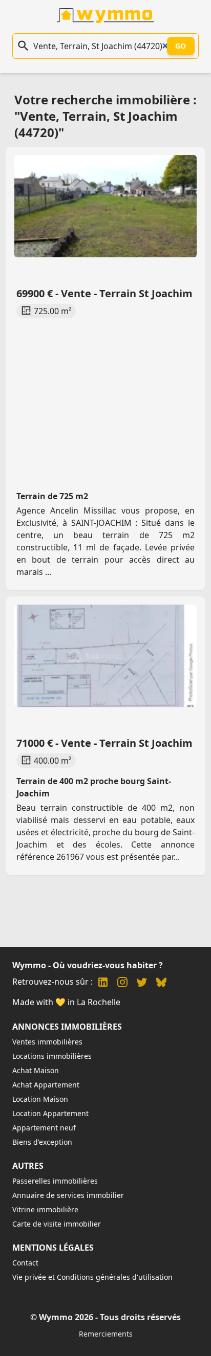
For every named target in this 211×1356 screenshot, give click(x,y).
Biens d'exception (42, 1142)
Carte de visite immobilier (56, 1224)
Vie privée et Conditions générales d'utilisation (92, 1277)
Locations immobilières (52, 1056)
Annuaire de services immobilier (68, 1195)
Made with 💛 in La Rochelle (66, 1002)
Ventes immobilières (47, 1042)
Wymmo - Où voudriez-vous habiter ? (87, 965)
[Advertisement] (105, 394)
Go (180, 46)
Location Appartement (50, 1113)
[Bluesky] (161, 983)
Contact (25, 1263)
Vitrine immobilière (45, 1209)
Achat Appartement (45, 1085)
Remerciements (106, 1334)
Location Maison (40, 1099)
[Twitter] (142, 983)
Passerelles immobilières (55, 1181)
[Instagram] (122, 983)
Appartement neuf (44, 1127)
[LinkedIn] (103, 983)
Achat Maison (35, 1070)
